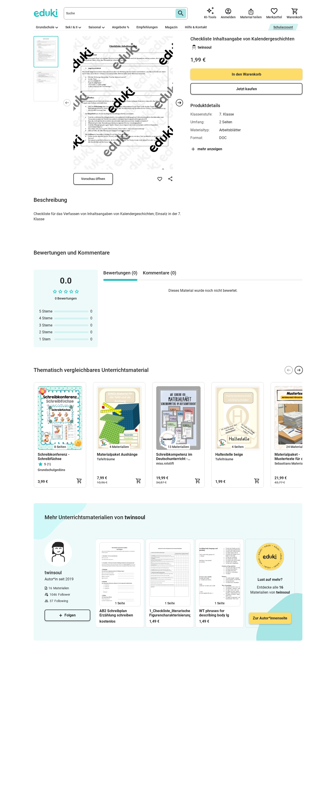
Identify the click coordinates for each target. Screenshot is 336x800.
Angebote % (120, 27)
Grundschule (45, 27)
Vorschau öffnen (93, 179)
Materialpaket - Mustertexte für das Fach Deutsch (295, 456)
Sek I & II (71, 27)
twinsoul (204, 47)
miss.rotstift (165, 463)
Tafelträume (106, 459)
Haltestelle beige (229, 454)
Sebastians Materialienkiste (295, 463)
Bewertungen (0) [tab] (120, 273)
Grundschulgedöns (51, 470)
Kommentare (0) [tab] (159, 273)
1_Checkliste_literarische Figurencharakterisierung (169, 613)
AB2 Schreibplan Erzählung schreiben (116, 613)
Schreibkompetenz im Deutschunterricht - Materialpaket (174, 456)
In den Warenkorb (246, 74)
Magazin (171, 27)
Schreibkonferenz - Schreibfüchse (53, 456)
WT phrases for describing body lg (214, 613)
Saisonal (94, 27)
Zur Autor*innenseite (270, 618)
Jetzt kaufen (246, 89)
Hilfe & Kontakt (196, 27)
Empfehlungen (147, 27)
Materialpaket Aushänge (117, 454)
